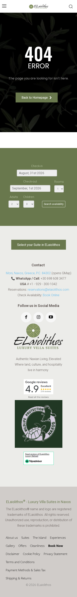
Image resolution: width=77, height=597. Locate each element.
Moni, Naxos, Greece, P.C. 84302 (28, 273)
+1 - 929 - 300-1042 (43, 284)
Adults (14, 197)
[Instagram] (38, 317)
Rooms (59, 181)
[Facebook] (26, 317)
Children (28, 197)
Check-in (37, 166)
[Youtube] (51, 317)
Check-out (30, 181)
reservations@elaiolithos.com (48, 289)
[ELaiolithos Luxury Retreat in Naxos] (39, 6)
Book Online (51, 295)
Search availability (54, 204)
